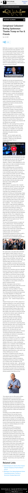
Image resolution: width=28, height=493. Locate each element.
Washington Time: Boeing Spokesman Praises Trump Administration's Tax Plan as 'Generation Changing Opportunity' (14, 473)
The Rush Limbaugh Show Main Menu (11, 6)
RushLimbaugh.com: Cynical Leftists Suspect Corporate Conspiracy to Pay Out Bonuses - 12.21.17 (14, 467)
